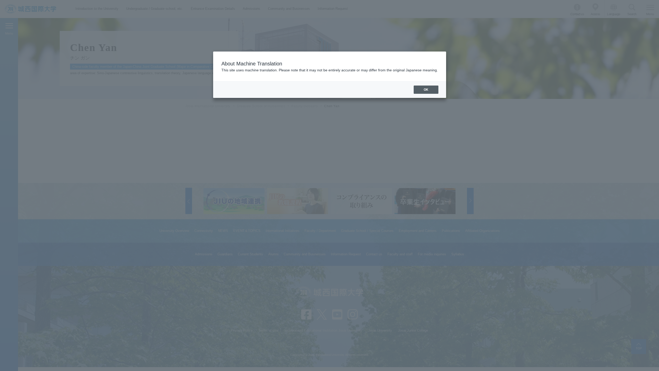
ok (426, 89)
